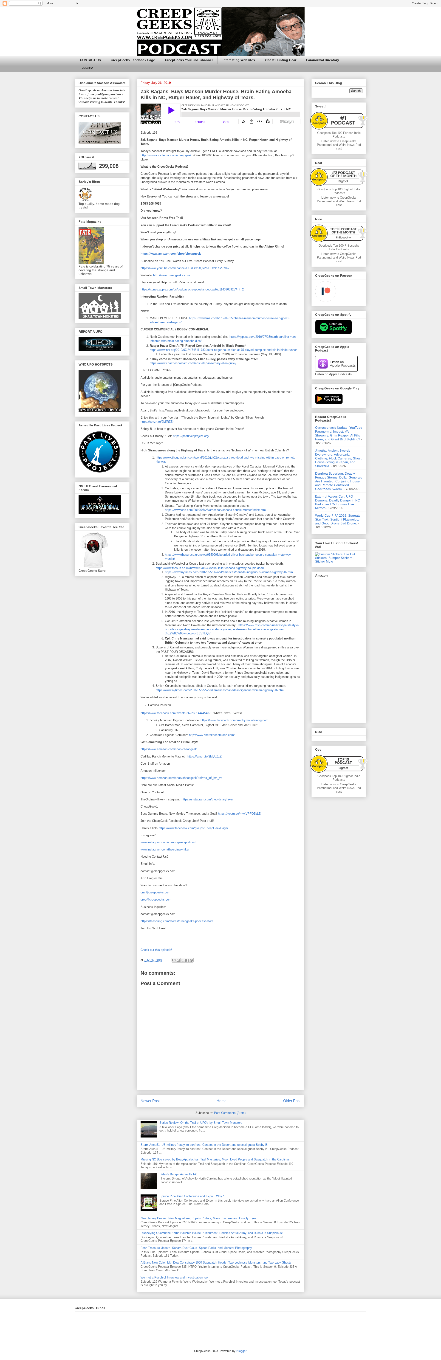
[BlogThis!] (178, 960)
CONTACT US (90, 60)
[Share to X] (182, 960)
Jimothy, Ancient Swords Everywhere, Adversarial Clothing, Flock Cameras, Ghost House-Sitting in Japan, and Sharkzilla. (338, 458)
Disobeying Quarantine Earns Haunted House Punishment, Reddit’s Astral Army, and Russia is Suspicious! (212, 1233)
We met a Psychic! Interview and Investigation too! (175, 1277)
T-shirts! (86, 68)
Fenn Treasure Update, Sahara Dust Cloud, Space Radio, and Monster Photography (196, 1248)
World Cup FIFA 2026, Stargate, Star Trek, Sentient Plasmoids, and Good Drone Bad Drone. (338, 519)
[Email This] (174, 960)
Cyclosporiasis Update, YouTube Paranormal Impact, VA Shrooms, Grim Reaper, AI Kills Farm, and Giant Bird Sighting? (338, 433)
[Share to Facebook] (187, 960)
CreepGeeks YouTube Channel (189, 60)
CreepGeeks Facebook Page (133, 60)
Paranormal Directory (322, 60)
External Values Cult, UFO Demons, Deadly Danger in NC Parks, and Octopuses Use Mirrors (337, 502)
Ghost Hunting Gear (280, 60)
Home (221, 1101)
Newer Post (150, 1101)
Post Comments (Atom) (230, 1113)
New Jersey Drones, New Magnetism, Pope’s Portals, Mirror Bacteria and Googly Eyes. (199, 1218)
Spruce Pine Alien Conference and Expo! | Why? (191, 1196)
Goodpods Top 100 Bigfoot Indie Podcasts (338, 191)
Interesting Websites (239, 60)
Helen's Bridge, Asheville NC (178, 1174)
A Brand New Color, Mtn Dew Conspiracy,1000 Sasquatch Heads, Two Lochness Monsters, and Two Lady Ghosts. (216, 1262)
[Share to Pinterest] (191, 960)
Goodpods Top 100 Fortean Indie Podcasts (339, 134)
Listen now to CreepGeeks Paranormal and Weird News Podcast (339, 144)
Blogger (241, 1351)
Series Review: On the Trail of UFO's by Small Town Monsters (200, 1122)
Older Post (291, 1101)
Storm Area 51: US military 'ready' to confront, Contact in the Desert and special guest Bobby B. (205, 1144)
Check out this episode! (156, 950)
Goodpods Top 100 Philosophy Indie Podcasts (339, 247)
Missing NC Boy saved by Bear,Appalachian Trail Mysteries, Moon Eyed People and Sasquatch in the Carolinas (215, 1159)
